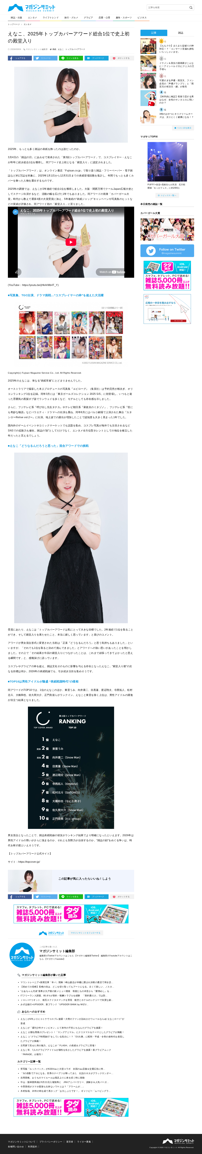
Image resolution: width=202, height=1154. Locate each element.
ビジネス (142, 17)
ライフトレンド (51, 17)
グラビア (88, 17)
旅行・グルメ (71, 17)
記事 (154, 32)
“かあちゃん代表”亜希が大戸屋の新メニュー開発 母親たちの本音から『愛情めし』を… (66, 991)
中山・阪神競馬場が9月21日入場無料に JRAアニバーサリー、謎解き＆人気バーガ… (65, 1082)
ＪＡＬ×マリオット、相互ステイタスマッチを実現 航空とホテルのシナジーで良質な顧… (67, 1000)
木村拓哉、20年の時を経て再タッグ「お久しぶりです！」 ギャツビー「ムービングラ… (66, 1091)
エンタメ (32, 17)
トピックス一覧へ (168, 195)
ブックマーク (98, 58)
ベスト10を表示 (184, 128)
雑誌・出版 (16, 17)
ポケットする (124, 58)
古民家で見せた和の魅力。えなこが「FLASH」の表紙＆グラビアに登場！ (59, 1045)
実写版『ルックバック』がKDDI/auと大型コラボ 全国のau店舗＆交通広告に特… (63, 1069)
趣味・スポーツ (124, 17)
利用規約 (32, 1146)
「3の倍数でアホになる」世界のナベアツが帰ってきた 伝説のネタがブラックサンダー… (67, 1073)
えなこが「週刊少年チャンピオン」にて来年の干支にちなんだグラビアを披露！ (62, 1028)
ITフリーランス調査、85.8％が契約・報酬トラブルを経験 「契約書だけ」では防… (64, 995)
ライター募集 (84, 1141)
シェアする (20, 58)
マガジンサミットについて (21, 1141)
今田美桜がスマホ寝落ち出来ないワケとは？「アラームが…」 (53, 1086)
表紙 (54, 49)
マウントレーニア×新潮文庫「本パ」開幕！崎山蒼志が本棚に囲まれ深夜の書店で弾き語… (67, 982)
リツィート (46, 58)
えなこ (61, 49)
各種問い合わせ (16, 1146)
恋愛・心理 (104, 17)
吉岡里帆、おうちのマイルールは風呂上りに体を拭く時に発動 (53, 1077)
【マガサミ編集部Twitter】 (87, 955)
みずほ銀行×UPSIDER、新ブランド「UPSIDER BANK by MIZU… (55, 1004)
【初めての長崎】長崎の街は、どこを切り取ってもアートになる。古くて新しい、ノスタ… (67, 986)
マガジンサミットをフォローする (86, 933)
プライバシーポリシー (50, 1141)
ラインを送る (72, 58)
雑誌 (180, 32)
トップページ (14, 24)
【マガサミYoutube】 (55, 959)
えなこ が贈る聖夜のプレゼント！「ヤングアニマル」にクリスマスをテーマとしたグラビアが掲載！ (72, 1032)
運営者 (69, 1141)
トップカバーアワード (75, 49)
